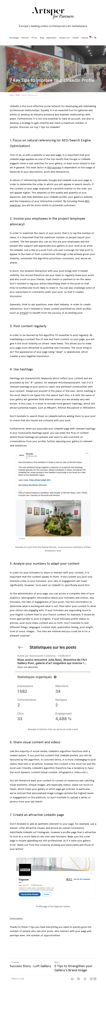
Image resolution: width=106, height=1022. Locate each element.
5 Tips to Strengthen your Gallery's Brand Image (73, 968)
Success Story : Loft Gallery (30, 966)
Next (56, 962)
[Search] (95, 38)
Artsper (24, 312)
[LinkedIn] (85, 978)
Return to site (18, 979)
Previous (15, 962)
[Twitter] (78, 978)
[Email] (91, 978)
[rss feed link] (94, 978)
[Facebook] (72, 978)
